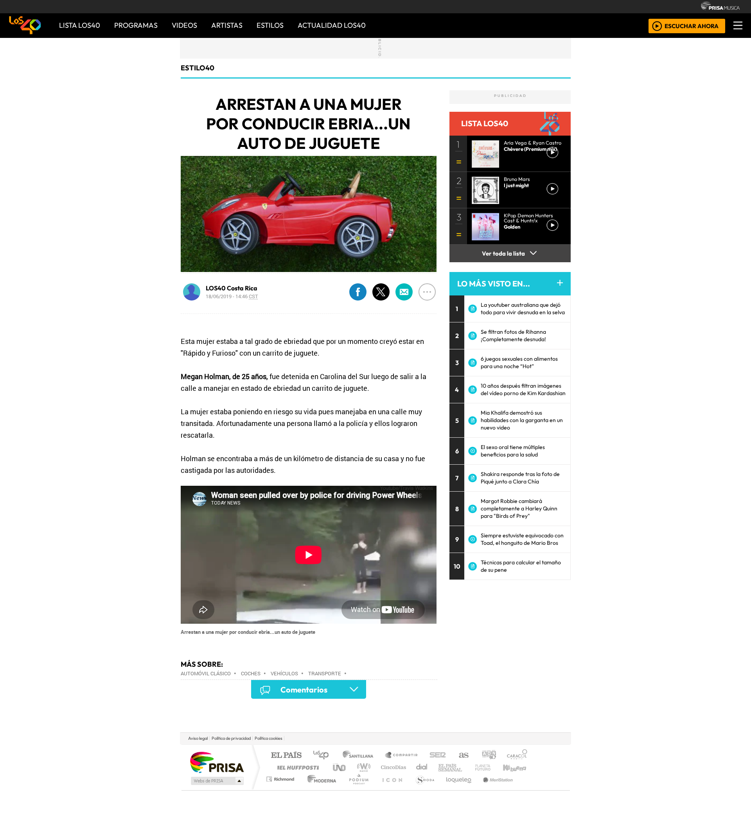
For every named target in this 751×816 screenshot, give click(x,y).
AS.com (462, 756)
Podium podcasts (281, 777)
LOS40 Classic (466, 767)
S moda (422, 789)
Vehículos (284, 673)
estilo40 (197, 67)
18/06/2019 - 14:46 (232, 296)
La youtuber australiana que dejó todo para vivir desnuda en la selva (523, 308)
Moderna (319, 789)
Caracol (517, 756)
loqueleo (456, 789)
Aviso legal (198, 738)
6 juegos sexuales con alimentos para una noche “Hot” (519, 362)
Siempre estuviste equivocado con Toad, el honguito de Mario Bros (522, 539)
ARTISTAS (227, 25)
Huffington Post (296, 767)
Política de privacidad (231, 738)
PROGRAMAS (136, 25)
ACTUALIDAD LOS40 (332, 25)
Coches (251, 673)
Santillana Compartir (401, 756)
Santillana (360, 756)
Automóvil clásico (206, 673)
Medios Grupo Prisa (216, 781)
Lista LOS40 (79, 25)
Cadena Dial (490, 767)
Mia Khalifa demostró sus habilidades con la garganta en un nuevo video (522, 420)
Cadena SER (437, 756)
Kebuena (518, 767)
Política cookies (268, 738)
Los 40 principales (323, 756)
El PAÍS (286, 756)
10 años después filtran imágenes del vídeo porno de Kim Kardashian (523, 389)
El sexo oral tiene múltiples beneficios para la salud (513, 451)
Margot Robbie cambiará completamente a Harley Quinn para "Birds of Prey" (519, 508)
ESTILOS (270, 25)
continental (422, 767)
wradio (362, 767)
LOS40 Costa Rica (231, 288)
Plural (356, 789)
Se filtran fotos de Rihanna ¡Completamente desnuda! (513, 335)
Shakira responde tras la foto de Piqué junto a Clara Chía (520, 478)
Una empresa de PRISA (217, 762)
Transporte (324, 673)
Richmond (281, 789)
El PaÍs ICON (390, 789)
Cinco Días (392, 767)
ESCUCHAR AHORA (692, 25)
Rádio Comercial (528, 789)
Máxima (443, 767)
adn (488, 756)
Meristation (493, 789)
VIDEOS (184, 25)
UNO (340, 767)
